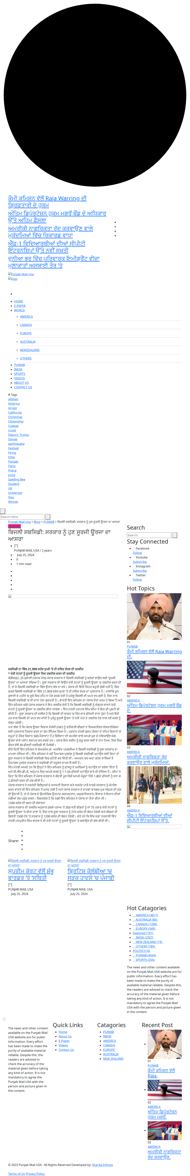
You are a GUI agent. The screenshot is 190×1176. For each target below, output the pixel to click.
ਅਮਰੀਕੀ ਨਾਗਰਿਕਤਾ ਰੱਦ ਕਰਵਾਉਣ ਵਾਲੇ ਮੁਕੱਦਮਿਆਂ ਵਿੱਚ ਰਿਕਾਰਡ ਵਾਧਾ (50, 231)
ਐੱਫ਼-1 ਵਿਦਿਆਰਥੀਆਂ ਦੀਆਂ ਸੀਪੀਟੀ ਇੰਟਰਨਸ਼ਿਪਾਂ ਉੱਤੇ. (149, 818)
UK (10, 488)
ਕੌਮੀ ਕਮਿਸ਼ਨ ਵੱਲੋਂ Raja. (161, 1073)
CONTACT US (23, 387)
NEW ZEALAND (113, 1059)
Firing (12, 453)
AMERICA (26, 317)
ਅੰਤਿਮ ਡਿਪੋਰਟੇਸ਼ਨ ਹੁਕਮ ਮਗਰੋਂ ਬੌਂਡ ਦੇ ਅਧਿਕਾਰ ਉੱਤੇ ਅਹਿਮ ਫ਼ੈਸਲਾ (57, 216)
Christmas (15, 417)
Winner (13, 502)
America (14, 404)
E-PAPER (20, 306)
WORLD (19, 310)
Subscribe (140, 562)
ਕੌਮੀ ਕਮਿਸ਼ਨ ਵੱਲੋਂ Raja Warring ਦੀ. (154, 654)
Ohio (11, 457)
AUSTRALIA (27, 342)
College (13, 426)
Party (12, 466)
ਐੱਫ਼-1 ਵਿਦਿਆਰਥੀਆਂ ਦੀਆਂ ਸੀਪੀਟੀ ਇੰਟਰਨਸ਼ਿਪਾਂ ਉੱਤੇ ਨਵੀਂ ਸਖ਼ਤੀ (46, 246)
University (15, 493)
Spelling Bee (16, 479)
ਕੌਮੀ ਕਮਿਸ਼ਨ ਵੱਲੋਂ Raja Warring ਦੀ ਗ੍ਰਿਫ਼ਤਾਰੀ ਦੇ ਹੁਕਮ (47, 201)
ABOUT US (21, 383)
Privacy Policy (35, 1174)
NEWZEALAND (30, 350)
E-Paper (64, 1041)
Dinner (13, 439)
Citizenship (16, 421)
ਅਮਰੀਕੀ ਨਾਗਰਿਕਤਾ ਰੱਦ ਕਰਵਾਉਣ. (164, 1154)
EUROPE (26, 333)
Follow (137, 553)
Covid (12, 430)
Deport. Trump (18, 435)
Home (63, 1032)
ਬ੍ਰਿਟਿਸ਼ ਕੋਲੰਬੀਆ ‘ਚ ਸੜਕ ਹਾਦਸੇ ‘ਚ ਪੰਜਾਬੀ (91, 874)
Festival (13, 448)
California (15, 412)
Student (13, 484)
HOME (18, 301)
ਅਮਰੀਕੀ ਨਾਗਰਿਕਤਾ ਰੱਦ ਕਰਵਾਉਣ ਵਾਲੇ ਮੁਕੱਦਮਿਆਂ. (148, 759)
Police (12, 470)
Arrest (12, 408)
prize (11, 475)
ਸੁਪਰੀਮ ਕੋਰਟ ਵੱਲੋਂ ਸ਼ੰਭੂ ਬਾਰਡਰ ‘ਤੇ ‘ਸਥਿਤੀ (31, 874)
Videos (63, 1045)
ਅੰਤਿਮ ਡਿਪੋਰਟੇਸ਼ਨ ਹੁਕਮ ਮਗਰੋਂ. (162, 1114)
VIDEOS (19, 378)
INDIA (18, 369)
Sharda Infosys (102, 1165)
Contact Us (66, 1050)
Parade (13, 462)
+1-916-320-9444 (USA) (92, 268)
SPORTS (19, 374)
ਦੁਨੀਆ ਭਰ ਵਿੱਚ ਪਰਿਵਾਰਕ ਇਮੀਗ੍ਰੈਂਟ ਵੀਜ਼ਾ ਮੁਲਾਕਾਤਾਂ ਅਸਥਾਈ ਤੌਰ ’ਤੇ (54, 261)
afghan (13, 399)
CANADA (26, 325)
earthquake (16, 444)
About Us (65, 1036)
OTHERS (26, 358)
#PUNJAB (14, 526)
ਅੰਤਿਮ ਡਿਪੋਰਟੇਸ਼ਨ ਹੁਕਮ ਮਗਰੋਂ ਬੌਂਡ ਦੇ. (154, 707)
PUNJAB (19, 365)
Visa (11, 497)
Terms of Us (16, 1174)
